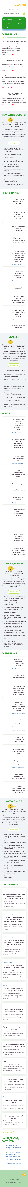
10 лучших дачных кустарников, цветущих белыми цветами (18, 274)
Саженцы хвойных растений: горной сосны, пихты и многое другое (14, 968)
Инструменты (8, 27)
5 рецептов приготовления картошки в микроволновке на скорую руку (13, 149)
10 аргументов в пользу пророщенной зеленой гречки (18, 763)
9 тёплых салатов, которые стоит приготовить (14, 405)
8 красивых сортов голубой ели (18, 288)
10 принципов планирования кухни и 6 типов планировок (15, 872)
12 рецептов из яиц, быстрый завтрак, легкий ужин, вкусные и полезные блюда (14, 124)
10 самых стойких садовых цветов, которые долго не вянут (15, 861)
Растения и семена (7, 19)
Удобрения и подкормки (18, 463)
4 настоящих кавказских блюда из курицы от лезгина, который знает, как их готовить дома (15, 598)
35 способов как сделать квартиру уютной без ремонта (18, 776)
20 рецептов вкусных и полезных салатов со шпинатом (14, 180)
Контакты (20, 1182)
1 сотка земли (8, 157)
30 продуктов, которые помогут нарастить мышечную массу (14, 811)
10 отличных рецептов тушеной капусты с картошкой (14, 185)
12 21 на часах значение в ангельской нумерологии (18, 537)
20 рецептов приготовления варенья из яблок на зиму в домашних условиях (18, 706)
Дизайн (20, 23)
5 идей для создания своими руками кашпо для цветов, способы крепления (18, 487)
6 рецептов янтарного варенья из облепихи (14, 1028)
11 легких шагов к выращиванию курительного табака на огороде (14, 1045)
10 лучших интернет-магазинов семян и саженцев (18, 201)
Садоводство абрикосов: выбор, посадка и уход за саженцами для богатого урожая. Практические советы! (14, 944)
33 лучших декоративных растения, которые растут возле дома (15, 393)
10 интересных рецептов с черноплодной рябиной (12, 165)
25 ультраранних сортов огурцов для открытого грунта (18, 240)
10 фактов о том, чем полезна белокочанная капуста (18, 215)
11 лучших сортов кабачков (14, 60)
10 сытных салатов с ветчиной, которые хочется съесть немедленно (14, 76)
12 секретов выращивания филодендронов (14, 93)
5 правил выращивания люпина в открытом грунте (18, 473)
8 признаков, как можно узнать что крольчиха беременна (15, 375)
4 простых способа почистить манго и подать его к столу (15, 380)
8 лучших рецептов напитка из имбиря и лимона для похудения (18, 313)
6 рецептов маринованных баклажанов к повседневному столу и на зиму (15, 617)
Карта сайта (13, 1182)
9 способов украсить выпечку (18, 498)
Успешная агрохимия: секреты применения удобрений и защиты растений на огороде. (14, 919)
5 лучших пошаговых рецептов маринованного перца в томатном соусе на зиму (18, 443)
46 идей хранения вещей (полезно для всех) (18, 751)
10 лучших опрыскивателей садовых (14, 1117)
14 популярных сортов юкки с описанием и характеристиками (14, 401)
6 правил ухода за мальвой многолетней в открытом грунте (14, 631)
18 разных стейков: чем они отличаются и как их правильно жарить (14, 175)
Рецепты (20, 19)
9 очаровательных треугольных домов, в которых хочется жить (14, 160)
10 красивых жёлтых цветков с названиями (18, 228)
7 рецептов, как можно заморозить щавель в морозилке (18, 525)
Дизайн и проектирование (18, 280)
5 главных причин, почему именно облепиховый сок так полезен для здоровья (14, 636)
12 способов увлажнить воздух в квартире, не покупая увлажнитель (18, 789)
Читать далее (14, 143)
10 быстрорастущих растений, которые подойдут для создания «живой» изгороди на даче (18, 690)
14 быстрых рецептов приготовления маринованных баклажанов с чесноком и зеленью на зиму (15, 644)
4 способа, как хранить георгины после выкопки (18, 739)
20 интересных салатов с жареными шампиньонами (15, 856)
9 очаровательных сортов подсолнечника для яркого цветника (18, 299)
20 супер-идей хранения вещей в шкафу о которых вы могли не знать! (14, 866)
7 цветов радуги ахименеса (12, 154)
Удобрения (7, 23)
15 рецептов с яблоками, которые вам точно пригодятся (14, 371)
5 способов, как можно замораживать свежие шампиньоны (15, 841)
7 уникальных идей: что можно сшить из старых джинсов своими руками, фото (18, 551)
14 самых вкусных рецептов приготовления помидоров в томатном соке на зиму (18, 424)
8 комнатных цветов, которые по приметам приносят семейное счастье (14, 388)
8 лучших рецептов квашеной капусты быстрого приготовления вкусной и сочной (14, 836)
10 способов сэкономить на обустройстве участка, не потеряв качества (18, 724)
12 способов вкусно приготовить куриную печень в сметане (14, 626)
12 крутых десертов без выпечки (14, 397)
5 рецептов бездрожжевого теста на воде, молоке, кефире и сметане (15, 852)
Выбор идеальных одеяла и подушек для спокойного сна (14, 989)
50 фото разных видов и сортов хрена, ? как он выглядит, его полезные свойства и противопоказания (14, 610)
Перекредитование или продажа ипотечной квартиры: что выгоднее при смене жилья (14, 896)
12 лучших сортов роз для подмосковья (18, 676)
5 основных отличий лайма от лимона (14, 1101)
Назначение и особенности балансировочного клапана (14, 1010)
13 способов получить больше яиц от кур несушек (14, 1063)
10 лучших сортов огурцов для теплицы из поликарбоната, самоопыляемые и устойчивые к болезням (18, 256)
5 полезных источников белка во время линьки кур (14, 876)
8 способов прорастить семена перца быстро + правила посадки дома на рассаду (14, 346)
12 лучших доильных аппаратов (18, 326)
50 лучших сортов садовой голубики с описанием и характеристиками (14, 42)
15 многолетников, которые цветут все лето (14, 1080)
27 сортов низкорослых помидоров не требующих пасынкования (15, 622)
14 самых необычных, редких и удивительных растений (18, 512)
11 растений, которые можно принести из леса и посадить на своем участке (14, 847)
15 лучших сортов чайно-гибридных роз (18, 458)
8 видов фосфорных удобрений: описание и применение (14, 573)
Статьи (5, 890)
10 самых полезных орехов (12, 383)
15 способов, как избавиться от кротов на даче (13, 603)
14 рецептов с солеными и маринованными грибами (18, 662)
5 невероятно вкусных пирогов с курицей (14, 169)
